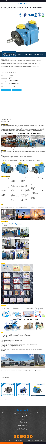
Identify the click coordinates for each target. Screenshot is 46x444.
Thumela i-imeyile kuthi (6, 89)
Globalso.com (21, 432)
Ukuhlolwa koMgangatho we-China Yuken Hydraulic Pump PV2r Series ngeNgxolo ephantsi (24, 370)
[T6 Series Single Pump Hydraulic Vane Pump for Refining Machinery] (8, 389)
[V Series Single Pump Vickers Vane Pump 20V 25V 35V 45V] (23, 389)
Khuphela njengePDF (17, 89)
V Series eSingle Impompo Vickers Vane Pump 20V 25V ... (23, 398)
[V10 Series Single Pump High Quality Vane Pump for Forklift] (38, 389)
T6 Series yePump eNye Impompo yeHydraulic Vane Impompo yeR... (8, 398)
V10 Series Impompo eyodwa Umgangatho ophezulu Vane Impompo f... (38, 398)
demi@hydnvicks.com (25, 429)
